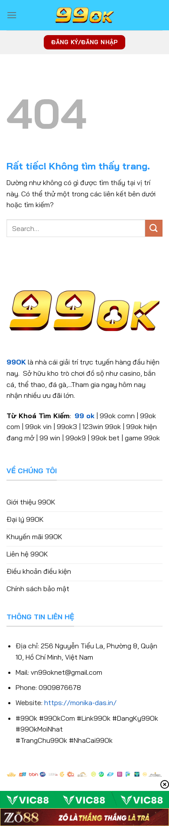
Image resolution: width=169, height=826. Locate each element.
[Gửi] (153, 228)
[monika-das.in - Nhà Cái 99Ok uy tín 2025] (84, 15)
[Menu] (11, 15)
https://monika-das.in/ (80, 702)
